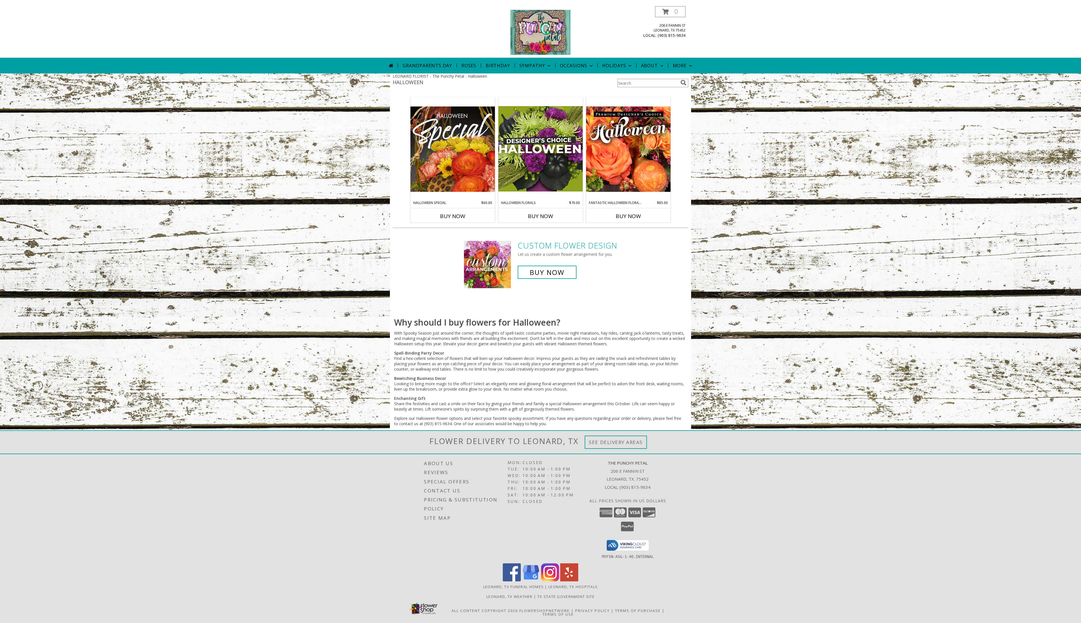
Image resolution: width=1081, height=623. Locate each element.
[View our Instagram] (550, 579)
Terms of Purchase (638, 610)
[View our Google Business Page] (531, 579)
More (680, 65)
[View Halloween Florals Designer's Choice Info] (540, 149)
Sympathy (532, 65)
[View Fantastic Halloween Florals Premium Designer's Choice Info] (628, 149)
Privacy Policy (592, 610)
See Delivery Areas (616, 442)
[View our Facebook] (512, 579)
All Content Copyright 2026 (485, 610)
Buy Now (452, 216)
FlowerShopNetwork (544, 610)
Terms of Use (558, 614)
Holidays (614, 65)
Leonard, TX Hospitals (573, 586)
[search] (683, 83)
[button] (670, 11)
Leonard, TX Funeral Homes (513, 586)
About (649, 65)
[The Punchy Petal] (540, 32)
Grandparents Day (427, 65)
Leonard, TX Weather (509, 596)
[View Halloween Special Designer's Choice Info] (452, 149)
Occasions (573, 65)
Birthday (498, 65)
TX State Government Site (566, 596)
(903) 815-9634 (671, 35)
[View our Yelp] (569, 579)
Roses (468, 65)
